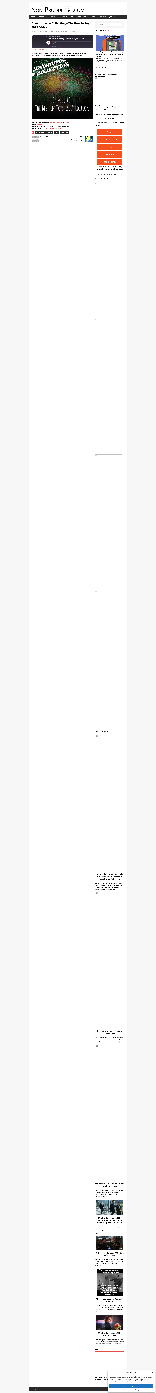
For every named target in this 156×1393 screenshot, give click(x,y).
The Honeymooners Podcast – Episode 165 (110, 1300)
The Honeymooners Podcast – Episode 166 (110, 1032)
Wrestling (64, 132)
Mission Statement (99, 17)
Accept (131, 1386)
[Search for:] (110, 24)
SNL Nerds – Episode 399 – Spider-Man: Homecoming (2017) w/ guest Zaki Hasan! (109, 1220)
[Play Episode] (48, 43)
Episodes (42, 17)
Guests (49, 132)
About (33, 17)
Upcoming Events (102, 67)
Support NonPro (82, 17)
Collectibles (40, 132)
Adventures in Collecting (62, 31)
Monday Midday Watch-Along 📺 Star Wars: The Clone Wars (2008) (109, 54)
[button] (152, 1372)
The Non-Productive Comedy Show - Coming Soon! (108, 75)
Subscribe (55, 46)
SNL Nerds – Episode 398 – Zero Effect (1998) (110, 1254)
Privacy (137, 1390)
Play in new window (38, 49)
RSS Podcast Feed (116, 169)
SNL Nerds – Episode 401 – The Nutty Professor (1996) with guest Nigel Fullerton (109, 876)
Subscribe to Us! (67, 17)
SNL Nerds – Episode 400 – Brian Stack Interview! (109, 1185)
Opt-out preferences (129, 1390)
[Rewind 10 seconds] (55, 43)
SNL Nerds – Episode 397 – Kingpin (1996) (109, 1334)
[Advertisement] (109, 1364)
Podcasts (72, 31)
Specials (53, 17)
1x (58, 43)
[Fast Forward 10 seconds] (62, 43)
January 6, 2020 (38, 31)
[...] (107, 61)
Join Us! (112, 17)
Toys (56, 132)
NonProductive (49, 31)
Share (62, 46)
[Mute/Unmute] (53, 43)
